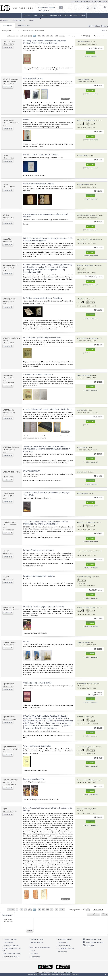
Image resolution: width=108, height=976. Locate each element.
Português (51, 972)
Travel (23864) (7, 25)
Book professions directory (75, 16)
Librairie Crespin (82, 155)
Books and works (40, 16)
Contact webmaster (64, 945)
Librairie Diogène (82, 410)
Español (43, 972)
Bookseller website (37, 942)
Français (58, 972)
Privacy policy (62, 951)
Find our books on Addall (12, 956)
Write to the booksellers (82, 1)
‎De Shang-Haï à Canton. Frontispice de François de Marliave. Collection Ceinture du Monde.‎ (44, 42)
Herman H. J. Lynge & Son (85, 265)
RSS (98, 26)
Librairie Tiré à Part (83, 184)
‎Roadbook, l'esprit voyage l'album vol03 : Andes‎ (43, 606)
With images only (28, 30)
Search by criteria (43, 10)
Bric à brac (34, 953)
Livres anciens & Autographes (86, 809)
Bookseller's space (100, 1)
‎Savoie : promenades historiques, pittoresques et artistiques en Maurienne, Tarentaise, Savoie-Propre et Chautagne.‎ (46, 448)
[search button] (61, 7)
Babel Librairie (81, 299)
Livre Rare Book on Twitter (93, 939)
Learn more (75, 974)
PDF (92, 26)
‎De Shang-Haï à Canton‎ (33, 78)
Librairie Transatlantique (84, 577)
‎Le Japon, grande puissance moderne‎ (39, 576)
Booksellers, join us (37, 939)
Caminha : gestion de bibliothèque (39, 947)
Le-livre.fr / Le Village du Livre (86, 120)
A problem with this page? (66, 948)
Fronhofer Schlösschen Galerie (87, 215)
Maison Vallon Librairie (84, 375)
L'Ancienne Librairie (83, 79)
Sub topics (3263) (24, 25)
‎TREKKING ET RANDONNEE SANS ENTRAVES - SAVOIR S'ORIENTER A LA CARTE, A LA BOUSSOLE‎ (45, 522)
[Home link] (16, 8)
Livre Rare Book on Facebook (94, 942)
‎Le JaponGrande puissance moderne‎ (38, 550)
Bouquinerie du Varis (83, 41)
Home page (27, 16)
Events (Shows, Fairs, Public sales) (12, 949)
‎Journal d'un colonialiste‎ (33, 779)
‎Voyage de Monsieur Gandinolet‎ (37, 746)
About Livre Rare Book (65, 939)
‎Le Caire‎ (26, 641)
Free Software (35, 957)
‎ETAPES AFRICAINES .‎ (32, 471)
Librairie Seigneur (82, 493)
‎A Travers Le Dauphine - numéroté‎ (38, 374)
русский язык (67, 972)
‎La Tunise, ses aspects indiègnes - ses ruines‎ (42, 337)
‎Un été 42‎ (27, 119)
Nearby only (40, 30)
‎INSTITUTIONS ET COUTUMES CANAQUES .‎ (41, 155)
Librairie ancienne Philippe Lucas (87, 338)
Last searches (7, 915)
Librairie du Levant (82, 717)
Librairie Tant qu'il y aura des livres (88, 684)
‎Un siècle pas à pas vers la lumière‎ (37, 683)
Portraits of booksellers (11, 945)
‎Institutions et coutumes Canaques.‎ (38, 183)
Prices (33, 951)
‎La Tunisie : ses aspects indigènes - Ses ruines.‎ (42, 298)
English (37, 972)
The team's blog (63, 942)
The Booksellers (55, 16)
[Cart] (87, 7)
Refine (103, 30)
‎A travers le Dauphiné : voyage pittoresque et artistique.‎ (47, 409)
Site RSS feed (89, 945)
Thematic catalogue (18, 20)
